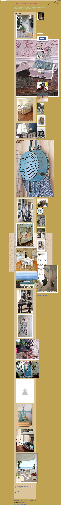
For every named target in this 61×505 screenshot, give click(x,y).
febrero (40, 192)
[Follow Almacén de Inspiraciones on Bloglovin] (40, 34)
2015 (39, 153)
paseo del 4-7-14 (41, 183)
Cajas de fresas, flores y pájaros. (43, 67)
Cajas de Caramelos (40, 66)
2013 (39, 195)
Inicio (26, 500)
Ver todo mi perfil (39, 62)
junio (39, 186)
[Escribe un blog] (30, 486)
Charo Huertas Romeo (19, 491)
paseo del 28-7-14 (41, 168)
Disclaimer (41, 267)
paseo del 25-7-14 (41, 172)
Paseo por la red (20, 487)
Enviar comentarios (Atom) (21, 502)
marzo (40, 190)
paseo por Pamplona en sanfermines (42, 180)
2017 (39, 150)
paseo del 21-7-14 (41, 178)
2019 (39, 147)
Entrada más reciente (18, 500)
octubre (40, 158)
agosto (40, 161)
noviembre (40, 157)
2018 (39, 149)
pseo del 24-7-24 (41, 174)
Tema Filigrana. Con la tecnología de (42, 295)
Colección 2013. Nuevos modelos (43, 72)
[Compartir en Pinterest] (32, 486)
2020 (39, 146)
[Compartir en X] (31, 486)
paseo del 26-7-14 (41, 171)
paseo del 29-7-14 (41, 167)
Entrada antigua (33, 500)
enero (40, 193)
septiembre (40, 160)
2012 (39, 196)
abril (39, 189)
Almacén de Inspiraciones (25, 3)
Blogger (42, 296)
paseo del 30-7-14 (41, 165)
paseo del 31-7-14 (41, 164)
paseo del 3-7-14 (41, 184)
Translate (43, 51)
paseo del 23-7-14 (41, 175)
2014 (39, 154)
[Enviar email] (40, 56)
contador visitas (39, 142)
